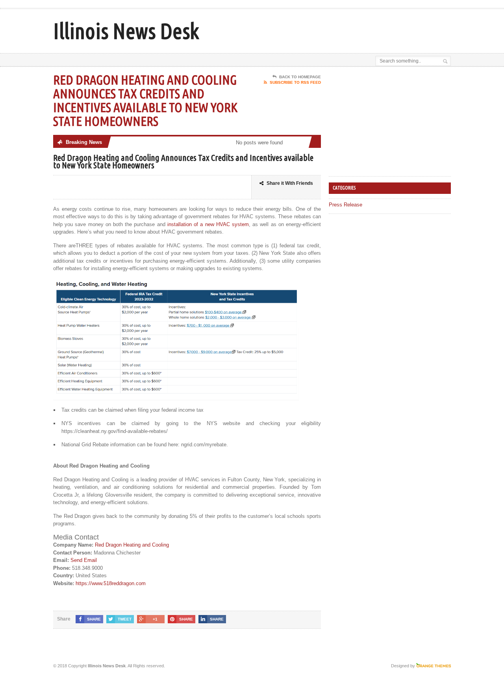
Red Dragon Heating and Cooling (132, 545)
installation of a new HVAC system (208, 224)
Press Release (345, 205)
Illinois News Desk (126, 31)
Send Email (83, 560)
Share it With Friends (290, 183)
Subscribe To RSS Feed (295, 82)
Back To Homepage (300, 77)
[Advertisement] (359, 29)
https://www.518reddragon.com (111, 583)
